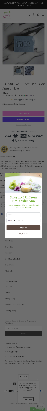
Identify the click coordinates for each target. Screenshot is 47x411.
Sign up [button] (23, 227)
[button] (40, 176)
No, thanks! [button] (23, 233)
